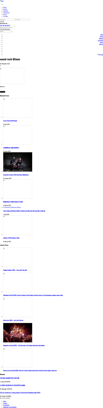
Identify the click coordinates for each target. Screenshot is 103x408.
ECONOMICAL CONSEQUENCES (11, 148)
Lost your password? (5, 25)
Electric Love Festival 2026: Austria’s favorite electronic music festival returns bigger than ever (30, 370)
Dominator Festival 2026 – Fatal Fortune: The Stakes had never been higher (24, 345)
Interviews (6, 13)
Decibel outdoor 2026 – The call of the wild (15, 270)
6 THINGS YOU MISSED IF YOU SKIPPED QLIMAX (12, 385)
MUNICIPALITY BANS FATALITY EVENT (13, 202)
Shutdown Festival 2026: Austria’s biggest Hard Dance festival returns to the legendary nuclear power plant (33, 295)
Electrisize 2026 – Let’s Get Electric (13, 320)
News (5, 7)
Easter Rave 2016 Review (10, 121)
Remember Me (3, 23)
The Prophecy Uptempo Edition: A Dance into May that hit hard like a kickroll (24, 211)
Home (4, 401)
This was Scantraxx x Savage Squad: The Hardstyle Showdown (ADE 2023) (20, 393)
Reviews (5, 11)
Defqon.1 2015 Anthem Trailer (11, 238)
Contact (5, 16)
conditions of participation (9, 407)
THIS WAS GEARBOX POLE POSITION (9, 378)
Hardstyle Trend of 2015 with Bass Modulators (16, 175)
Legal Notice (6, 405)
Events (5, 9)
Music (5, 14)
